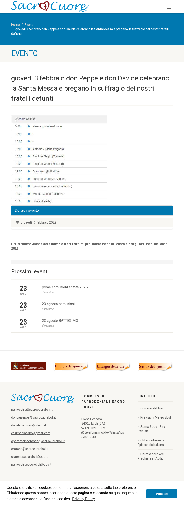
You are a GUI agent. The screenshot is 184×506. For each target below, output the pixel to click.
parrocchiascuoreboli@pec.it (31, 464)
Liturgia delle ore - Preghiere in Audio (152, 456)
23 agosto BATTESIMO (60, 321)
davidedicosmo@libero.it (28, 425)
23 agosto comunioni (58, 304)
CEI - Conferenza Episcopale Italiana (151, 443)
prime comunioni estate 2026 (65, 287)
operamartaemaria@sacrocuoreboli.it (38, 441)
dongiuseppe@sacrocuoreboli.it (33, 417)
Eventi (29, 24)
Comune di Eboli (151, 408)
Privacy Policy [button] (83, 499)
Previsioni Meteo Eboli (155, 417)
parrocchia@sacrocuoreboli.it (32, 409)
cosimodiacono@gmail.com (30, 433)
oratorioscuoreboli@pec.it (29, 456)
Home (15, 24)
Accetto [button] (162, 493)
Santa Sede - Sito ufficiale (151, 429)
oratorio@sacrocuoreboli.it (30, 449)
